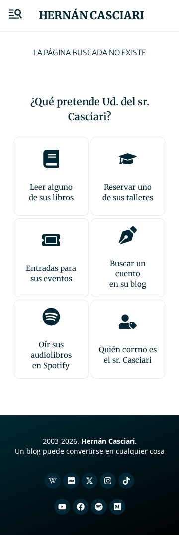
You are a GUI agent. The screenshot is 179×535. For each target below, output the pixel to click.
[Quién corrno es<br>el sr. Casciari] (128, 322)
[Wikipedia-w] (53, 481)
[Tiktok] (126, 481)
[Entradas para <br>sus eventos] (51, 240)
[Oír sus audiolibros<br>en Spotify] (51, 317)
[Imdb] (71, 481)
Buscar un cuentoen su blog (127, 274)
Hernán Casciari (91, 15)
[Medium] (117, 507)
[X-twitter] (89, 481)
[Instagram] (108, 481)
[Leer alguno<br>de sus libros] (51, 159)
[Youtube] (62, 507)
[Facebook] (81, 507)
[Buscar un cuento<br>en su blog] (128, 235)
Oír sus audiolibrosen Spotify (51, 355)
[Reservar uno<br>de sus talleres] (128, 159)
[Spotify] (99, 507)
